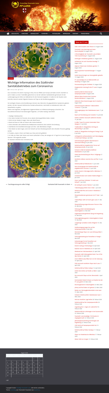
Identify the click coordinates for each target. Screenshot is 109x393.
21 (29, 369)
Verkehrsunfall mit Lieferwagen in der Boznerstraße (89, 311)
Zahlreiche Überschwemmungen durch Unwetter (88, 101)
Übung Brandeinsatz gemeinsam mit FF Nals (87, 195)
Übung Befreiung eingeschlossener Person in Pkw (88, 204)
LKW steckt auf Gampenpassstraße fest (86, 325)
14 (29, 365)
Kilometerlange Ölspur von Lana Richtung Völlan (88, 232)
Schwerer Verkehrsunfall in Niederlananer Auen (87, 295)
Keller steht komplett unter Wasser (84, 46)
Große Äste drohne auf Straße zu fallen (85, 271)
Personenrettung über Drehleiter (84, 84)
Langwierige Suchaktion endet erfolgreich (86, 223)
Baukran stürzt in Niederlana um (83, 248)
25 (13, 372)
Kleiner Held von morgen (81, 339)
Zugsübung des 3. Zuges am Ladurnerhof (86, 307)
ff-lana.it (21, 89)
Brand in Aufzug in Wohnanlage (83, 246)
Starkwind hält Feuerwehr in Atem (59, 184)
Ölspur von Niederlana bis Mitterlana (85, 334)
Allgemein (10, 78)
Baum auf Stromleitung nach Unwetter (85, 115)
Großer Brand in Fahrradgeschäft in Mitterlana (87, 171)
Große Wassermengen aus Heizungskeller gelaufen (89, 75)
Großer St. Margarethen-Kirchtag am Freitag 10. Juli (89, 131)
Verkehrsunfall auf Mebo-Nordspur (84, 330)
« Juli (7, 380)
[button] (49, 33)
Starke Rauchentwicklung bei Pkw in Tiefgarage (88, 154)
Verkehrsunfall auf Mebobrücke (83, 163)
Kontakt (75, 33)
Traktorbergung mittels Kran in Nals (84, 188)
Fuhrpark (44, 33)
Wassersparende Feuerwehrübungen (85, 70)
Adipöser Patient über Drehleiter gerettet (86, 66)
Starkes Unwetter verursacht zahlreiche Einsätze (88, 117)
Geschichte (15, 33)
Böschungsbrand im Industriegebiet (84, 284)
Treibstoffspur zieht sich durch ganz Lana (86, 200)
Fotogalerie (56, 33)
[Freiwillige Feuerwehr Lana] (8, 34)
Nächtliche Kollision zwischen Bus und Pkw (86, 159)
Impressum (66, 33)
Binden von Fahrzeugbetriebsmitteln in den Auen (88, 290)
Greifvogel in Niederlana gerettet (84, 58)
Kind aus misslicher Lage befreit (83, 299)
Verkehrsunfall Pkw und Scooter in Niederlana (87, 190)
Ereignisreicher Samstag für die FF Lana (85, 87)
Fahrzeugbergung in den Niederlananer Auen (87, 110)
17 (7, 369)
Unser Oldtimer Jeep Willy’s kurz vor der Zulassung (88, 259)
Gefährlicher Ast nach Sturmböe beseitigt (86, 61)
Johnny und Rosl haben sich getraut (84, 287)
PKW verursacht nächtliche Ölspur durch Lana (87, 263)
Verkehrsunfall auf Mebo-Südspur (84, 268)
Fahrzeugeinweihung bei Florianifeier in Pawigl (87, 236)
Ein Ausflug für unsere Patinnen (83, 185)
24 (7, 372)
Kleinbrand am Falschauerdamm (83, 251)
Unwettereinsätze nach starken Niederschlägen (88, 176)
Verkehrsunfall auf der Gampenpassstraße (86, 302)
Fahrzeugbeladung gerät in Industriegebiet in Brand (89, 218)
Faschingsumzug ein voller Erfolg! (19, 184)
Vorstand (24, 33)
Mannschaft (35, 33)
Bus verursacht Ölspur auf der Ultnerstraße (86, 275)
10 (7, 365)
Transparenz (85, 33)
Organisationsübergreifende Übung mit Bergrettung (89, 213)
